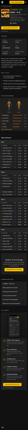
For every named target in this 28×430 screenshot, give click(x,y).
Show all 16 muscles (6, 129)
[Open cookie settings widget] (2, 427)
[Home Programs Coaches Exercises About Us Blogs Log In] (25, 2)
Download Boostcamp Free (10, 28)
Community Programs (7, 6)
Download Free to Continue (14, 269)
